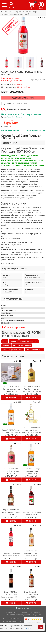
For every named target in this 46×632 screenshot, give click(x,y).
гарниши (6, 345)
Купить (12, 397)
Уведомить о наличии (23, 98)
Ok (41, 627)
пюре (5, 341)
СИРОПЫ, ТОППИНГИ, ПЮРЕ (22, 334)
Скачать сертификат (15, 327)
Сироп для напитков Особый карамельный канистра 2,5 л (11, 388)
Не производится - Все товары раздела (21, 114)
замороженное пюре (34, 349)
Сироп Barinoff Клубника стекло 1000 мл (31, 513)
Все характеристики (10, 130)
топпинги (14, 341)
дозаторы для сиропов (22, 345)
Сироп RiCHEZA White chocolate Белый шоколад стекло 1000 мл (31, 430)
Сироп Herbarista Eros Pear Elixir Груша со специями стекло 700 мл (31, 388)
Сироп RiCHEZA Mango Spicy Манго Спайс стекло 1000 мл (31, 471)
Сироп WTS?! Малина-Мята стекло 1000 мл (11, 554)
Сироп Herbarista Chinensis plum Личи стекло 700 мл (11, 471)
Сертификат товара (36, 130)
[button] (41, 4)
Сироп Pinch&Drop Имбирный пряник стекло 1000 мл (31, 553)
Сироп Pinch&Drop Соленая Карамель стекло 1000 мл (31, 594)
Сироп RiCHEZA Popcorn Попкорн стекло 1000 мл (11, 431)
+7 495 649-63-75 (14, 619)
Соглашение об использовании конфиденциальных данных (23, 613)
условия (29, 628)
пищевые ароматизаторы (13, 349)
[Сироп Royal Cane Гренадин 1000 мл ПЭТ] (6, 62)
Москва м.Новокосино (14, 621)
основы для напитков (28, 341)
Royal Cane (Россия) (14, 117)
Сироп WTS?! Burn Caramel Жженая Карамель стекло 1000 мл (11, 594)
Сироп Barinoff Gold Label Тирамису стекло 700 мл (11, 512)
